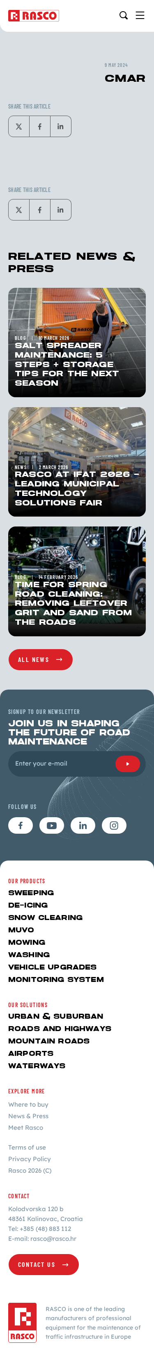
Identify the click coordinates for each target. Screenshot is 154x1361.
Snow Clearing (45, 918)
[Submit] (127, 764)
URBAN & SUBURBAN (55, 1017)
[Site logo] (33, 15)
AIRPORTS (30, 1054)
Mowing (26, 943)
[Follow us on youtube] (51, 825)
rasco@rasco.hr (53, 1238)
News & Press (28, 1116)
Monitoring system (56, 980)
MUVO (21, 930)
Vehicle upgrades (52, 968)
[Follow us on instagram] (114, 825)
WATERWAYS (36, 1066)
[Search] (124, 15)
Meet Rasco (25, 1127)
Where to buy (28, 1104)
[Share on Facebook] (40, 126)
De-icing (28, 906)
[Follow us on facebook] (20, 825)
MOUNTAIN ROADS (49, 1042)
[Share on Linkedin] (61, 126)
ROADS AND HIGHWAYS (59, 1029)
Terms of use (27, 1147)
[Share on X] (19, 126)
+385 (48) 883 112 (45, 1229)
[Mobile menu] (140, 15)
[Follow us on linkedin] (83, 825)
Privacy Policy (29, 1159)
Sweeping (31, 893)
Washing (29, 955)
